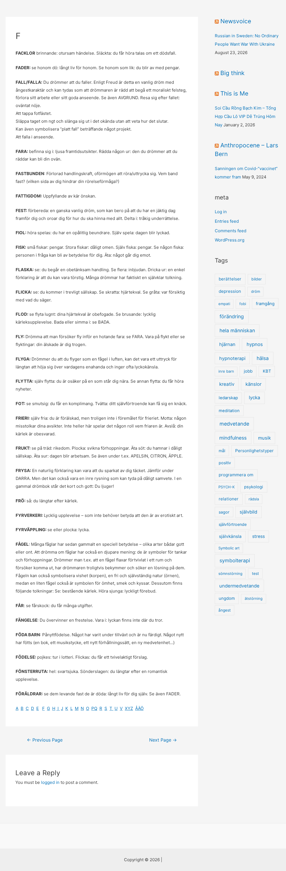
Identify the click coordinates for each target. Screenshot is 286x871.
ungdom (227, 598)
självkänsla (230, 536)
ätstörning (254, 598)
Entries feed (227, 221)
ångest (224, 610)
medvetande (234, 424)
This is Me (234, 93)
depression (230, 291)
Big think (232, 72)
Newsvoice (235, 21)
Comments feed (230, 230)
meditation (229, 410)
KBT (267, 371)
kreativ (226, 384)
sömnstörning (230, 573)
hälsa (263, 358)
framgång (265, 303)
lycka (254, 397)
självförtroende (233, 524)
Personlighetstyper (254, 450)
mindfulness (233, 438)
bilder (256, 279)
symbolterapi (235, 560)
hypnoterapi (232, 358)
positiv (225, 462)
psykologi (253, 486)
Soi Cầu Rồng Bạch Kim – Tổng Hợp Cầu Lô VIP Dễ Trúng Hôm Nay (245, 116)
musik (264, 438)
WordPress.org (229, 240)
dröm (255, 291)
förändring (232, 316)
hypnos (255, 344)
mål (222, 450)
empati (224, 303)
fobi (242, 303)
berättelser (230, 279)
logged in (50, 782)
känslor (253, 384)
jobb (248, 371)
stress (258, 536)
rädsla (254, 499)
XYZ (129, 708)
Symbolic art (229, 548)
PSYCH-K (226, 487)
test (255, 573)
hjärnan (227, 344)
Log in (221, 211)
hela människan (237, 330)
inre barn (226, 371)
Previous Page (45, 740)
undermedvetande (239, 586)
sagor (224, 512)
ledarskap (228, 397)
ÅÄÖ (139, 708)
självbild (248, 512)
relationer (229, 498)
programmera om (236, 474)
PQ (94, 708)
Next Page (163, 740)
